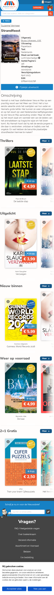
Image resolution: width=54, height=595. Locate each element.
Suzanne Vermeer (10, 25)
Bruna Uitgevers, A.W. (31, 40)
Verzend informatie (27, 540)
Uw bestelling (27, 557)
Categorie (37, 7)
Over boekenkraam (27, 534)
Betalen (27, 551)
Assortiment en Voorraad (27, 546)
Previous (3, 176)
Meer (44, 140)
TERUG (7, 21)
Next (49, 176)
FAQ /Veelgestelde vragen (27, 528)
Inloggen (48, 2)
